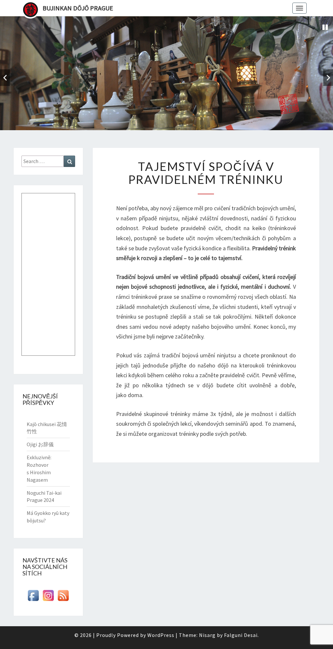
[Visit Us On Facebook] (33, 597)
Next (328, 77)
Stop (325, 27)
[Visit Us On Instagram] (48, 597)
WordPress (160, 635)
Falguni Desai (241, 635)
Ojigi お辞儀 (40, 444)
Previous (5, 77)
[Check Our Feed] (63, 597)
